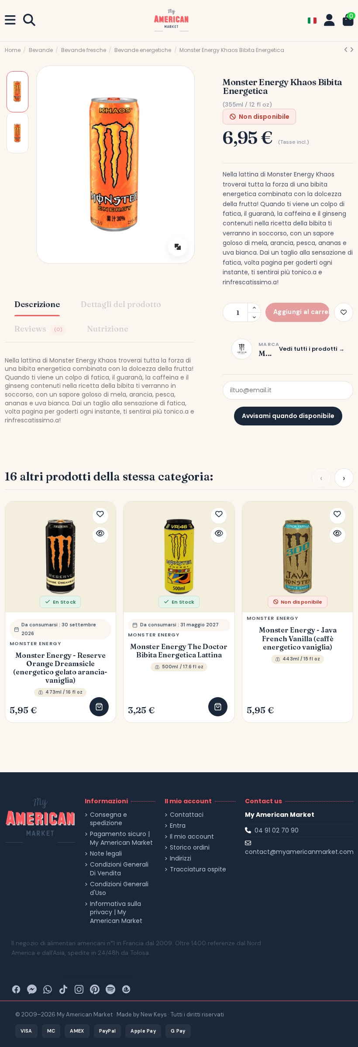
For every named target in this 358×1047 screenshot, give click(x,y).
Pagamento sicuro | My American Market (121, 838)
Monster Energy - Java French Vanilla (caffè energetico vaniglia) (298, 638)
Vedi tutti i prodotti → (311, 349)
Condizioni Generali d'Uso (119, 888)
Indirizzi (180, 858)
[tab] (40, 330)
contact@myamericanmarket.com (299, 851)
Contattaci (186, 815)
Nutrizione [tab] (107, 329)
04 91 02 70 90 (277, 830)
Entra (178, 826)
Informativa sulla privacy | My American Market (116, 912)
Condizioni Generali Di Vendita (119, 869)
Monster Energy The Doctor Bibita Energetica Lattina (178, 651)
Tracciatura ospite (198, 869)
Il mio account (192, 837)
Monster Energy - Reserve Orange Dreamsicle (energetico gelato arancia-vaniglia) (60, 668)
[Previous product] (347, 49)
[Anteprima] (100, 535)
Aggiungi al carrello (99, 706)
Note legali (106, 854)
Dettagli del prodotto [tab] (121, 304)
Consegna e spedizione (108, 819)
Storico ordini (190, 847)
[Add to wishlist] (343, 312)
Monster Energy (35, 643)
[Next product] (352, 49)
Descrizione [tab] (37, 304)
